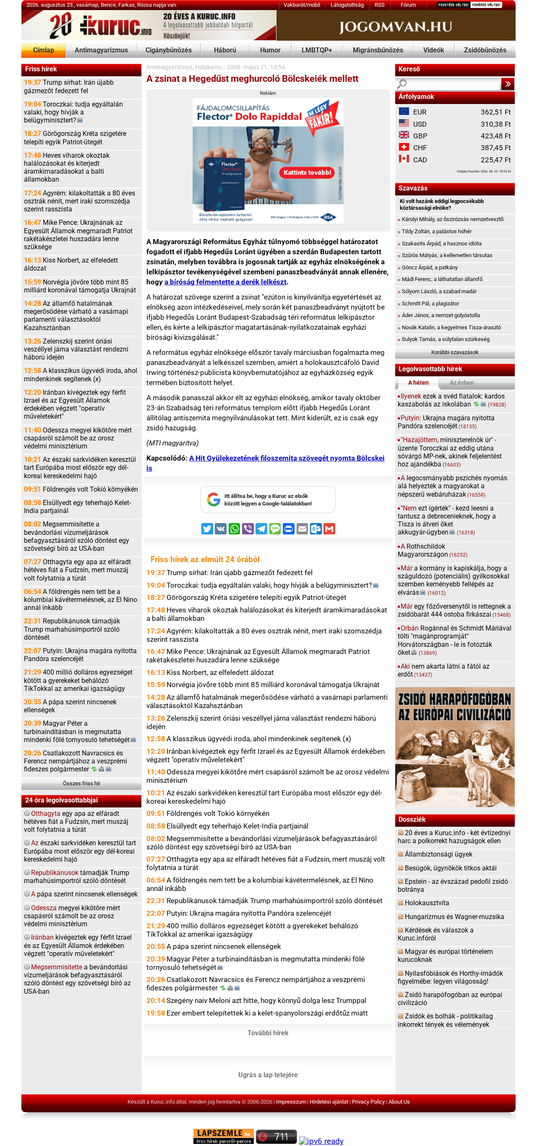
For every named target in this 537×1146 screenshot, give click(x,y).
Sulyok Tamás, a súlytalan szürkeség (444, 339)
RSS (380, 5)
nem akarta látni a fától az (444, 670)
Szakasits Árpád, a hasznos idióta (440, 243)
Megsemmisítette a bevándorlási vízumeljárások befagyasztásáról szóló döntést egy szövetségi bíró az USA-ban (76, 536)
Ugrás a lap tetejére (268, 1075)
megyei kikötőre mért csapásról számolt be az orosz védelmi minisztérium (72, 916)
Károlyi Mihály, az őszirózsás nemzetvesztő (450, 219)
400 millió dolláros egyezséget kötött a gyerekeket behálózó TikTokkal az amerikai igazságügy (78, 680)
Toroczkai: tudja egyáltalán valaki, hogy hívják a (73, 112)
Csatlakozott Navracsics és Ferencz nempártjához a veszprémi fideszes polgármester (75, 761)
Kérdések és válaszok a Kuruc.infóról (436, 934)
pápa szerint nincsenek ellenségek (84, 894)
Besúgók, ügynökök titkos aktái (451, 868)
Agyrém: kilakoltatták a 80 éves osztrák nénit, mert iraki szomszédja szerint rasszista (79, 201)
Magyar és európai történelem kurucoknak (445, 956)
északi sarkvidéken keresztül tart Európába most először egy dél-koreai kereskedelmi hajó (80, 851)
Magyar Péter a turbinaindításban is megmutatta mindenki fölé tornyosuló (77, 731)
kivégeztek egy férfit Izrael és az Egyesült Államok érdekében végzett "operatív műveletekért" (78, 945)
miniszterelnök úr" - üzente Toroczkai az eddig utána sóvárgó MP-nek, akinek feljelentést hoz (450, 452)
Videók (433, 50)
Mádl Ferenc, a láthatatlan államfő (440, 279)
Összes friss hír (81, 783)
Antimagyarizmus (101, 50)
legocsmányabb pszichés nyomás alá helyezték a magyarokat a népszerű (452, 486)
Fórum (408, 5)
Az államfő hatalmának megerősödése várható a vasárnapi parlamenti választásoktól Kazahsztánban (76, 316)
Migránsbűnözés (378, 50)
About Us (399, 1102)
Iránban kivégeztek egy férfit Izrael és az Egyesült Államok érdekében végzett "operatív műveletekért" (75, 405)
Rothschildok (432, 550)
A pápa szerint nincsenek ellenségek (70, 706)
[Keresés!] (507, 83)
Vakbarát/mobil (302, 5)
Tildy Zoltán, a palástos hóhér (435, 231)
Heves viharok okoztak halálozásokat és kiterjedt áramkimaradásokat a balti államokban (66, 168)
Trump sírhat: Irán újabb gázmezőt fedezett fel (69, 86)
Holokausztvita (427, 903)
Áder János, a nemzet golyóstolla (439, 315)
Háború (225, 50)
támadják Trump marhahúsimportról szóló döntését (76, 877)
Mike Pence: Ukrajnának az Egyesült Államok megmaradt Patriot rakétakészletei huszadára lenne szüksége (78, 235)
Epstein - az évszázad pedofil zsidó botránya (453, 885)
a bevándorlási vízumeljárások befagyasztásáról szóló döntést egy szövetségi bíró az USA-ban (77, 979)
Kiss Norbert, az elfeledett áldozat (71, 264)
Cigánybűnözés (169, 50)
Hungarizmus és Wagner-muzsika (454, 917)
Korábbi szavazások (455, 352)
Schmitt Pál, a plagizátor (428, 303)
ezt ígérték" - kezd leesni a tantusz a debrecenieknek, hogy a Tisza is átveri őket (447, 521)
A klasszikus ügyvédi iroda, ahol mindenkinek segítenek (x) (80, 375)
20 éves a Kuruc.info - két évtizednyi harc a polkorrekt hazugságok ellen (454, 837)
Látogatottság (347, 5)
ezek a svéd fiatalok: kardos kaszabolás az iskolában (452, 400)
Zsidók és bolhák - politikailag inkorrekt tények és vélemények (445, 1020)
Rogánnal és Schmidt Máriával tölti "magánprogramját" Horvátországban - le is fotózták (454, 640)
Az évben (462, 382)
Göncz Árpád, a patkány (428, 267)
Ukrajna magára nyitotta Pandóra (446, 422)
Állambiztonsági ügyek (438, 854)
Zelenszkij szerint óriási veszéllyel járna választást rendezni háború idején (76, 349)
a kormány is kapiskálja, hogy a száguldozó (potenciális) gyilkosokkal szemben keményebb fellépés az (453, 580)
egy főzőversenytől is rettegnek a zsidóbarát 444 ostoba (454, 610)
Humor (270, 50)
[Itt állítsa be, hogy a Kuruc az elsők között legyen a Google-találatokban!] (268, 511)
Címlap (43, 50)
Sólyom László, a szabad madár (437, 291)
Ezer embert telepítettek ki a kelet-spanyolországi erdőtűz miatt (267, 1013)
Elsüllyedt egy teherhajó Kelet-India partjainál (77, 507)
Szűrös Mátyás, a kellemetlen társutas (445, 255)
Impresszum (291, 1102)
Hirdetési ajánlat (329, 1102)
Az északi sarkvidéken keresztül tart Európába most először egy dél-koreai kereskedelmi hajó (80, 467)
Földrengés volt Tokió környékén (81, 489)
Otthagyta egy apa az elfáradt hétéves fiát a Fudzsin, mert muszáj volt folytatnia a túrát (77, 570)
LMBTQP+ (317, 50)
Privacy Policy (368, 1102)
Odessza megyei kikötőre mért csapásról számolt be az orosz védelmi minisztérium (78, 438)
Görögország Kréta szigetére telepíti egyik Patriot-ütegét (75, 138)
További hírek (268, 1033)
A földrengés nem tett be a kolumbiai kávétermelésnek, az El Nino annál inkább (80, 600)
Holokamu (208, 67)
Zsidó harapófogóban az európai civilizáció (450, 999)
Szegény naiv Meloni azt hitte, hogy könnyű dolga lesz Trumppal (266, 1000)
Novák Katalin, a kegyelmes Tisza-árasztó (449, 327)
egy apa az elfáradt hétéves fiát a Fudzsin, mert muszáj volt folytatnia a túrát (76, 821)
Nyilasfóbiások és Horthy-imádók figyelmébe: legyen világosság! (450, 977)
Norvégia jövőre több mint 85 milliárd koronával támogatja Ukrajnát (80, 286)
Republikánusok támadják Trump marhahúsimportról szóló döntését (72, 629)
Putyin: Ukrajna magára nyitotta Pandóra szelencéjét (80, 655)
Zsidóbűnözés (485, 50)
